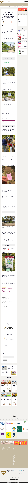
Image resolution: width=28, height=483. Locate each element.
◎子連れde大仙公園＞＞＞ (7, 291)
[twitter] (11, 479)
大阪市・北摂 (14, 456)
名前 (4, 353)
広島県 (13, 462)
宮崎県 (13, 460)
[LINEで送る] (7, 328)
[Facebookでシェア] (10, 328)
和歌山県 (14, 461)
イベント (9, 388)
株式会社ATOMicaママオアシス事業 (18, 470)
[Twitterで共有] (12, 328)
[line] (17, 479)
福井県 (13, 465)
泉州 (13, 459)
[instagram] (15, 479)
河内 (13, 458)
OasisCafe (20, 23)
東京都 (13, 463)
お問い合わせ (2, 449)
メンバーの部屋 (2, 447)
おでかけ (8, 449)
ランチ (7, 388)
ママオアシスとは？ (3, 448)
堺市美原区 (14, 455)
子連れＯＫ (13, 402)
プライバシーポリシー (3, 450)
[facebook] (13, 479)
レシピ (20, 21)
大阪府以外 (14, 457)
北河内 (13, 448)
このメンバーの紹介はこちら (10, 339)
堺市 (13, 449)
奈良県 (13, 464)
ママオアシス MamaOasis (18, 482)
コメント (5, 345)
